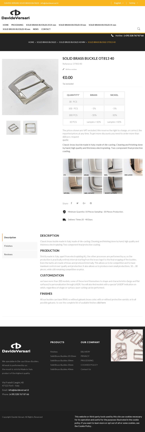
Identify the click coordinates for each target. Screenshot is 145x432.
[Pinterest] (91, 203)
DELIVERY (85, 351)
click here (101, 302)
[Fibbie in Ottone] (127, 345)
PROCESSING (87, 360)
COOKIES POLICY (89, 365)
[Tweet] (77, 203)
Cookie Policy (85, 426)
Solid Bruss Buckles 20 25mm (63, 356)
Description (10, 237)
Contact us (86, 369)
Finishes (8, 246)
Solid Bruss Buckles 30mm (61, 360)
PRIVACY (85, 356)
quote (65, 139)
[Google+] (84, 203)
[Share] (71, 203)
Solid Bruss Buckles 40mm (61, 369)
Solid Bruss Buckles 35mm (61, 365)
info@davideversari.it (49, 3)
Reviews (8, 254)
